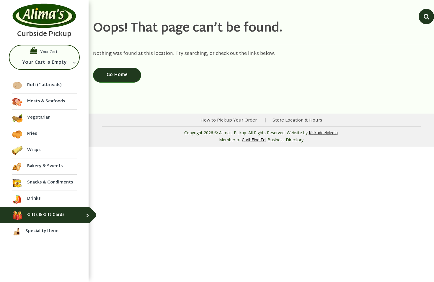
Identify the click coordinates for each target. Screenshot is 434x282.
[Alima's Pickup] (44, 16)
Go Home (117, 75)
